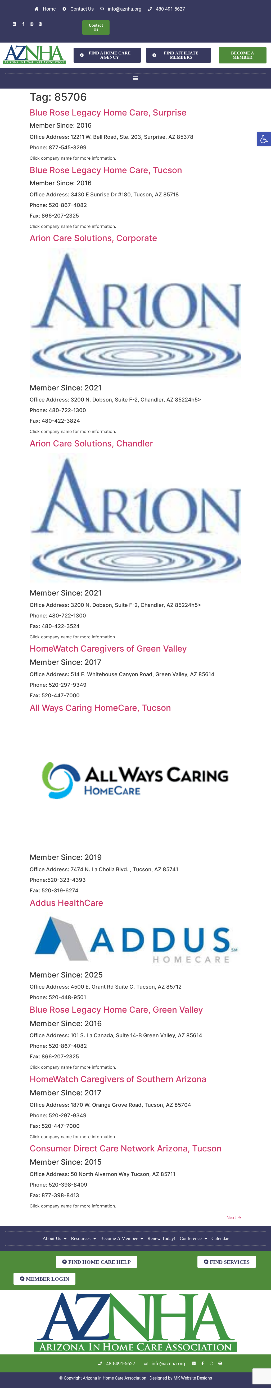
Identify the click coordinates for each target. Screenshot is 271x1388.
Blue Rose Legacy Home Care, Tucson (106, 170)
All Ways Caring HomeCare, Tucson (100, 708)
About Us (52, 1238)
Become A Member (119, 1238)
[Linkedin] (14, 24)
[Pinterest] (40, 24)
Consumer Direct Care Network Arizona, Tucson (126, 1148)
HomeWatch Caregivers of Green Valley (108, 648)
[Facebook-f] (23, 24)
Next (234, 1217)
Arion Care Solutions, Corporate (93, 238)
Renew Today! (161, 1238)
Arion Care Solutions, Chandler (91, 443)
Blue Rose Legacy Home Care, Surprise (108, 112)
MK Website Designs (193, 1378)
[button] (264, 139)
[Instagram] (31, 24)
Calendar (220, 1238)
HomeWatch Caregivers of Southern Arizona (118, 1079)
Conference (191, 1238)
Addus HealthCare (66, 903)
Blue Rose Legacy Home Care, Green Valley (116, 1009)
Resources (81, 1238)
